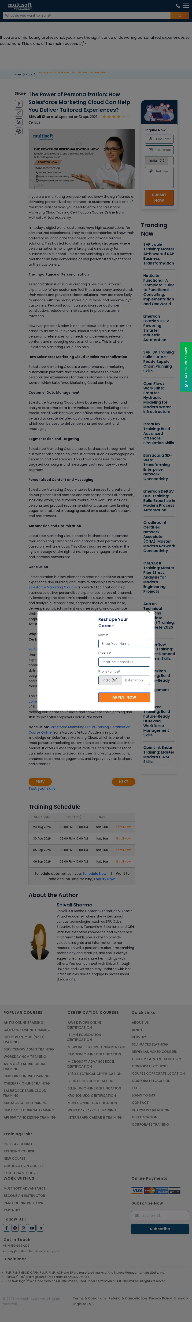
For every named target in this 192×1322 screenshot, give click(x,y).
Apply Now (124, 697)
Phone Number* (109, 671)
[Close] (147, 610)
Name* (103, 635)
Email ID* (104, 653)
